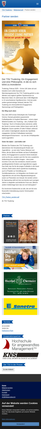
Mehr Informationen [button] (8, 419)
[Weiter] (36, 231)
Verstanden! (20, 424)
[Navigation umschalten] (37, 3)
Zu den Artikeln (8, 369)
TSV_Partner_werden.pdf (10, 197)
